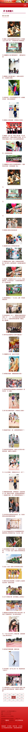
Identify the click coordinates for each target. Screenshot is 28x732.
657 (5, 700)
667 (6, 694)
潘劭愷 (7, 720)
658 (22, 697)
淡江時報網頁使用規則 (7, 727)
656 (9, 700)
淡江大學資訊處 (19, 720)
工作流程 (20, 726)
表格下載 (15, 726)
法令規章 (9, 726)
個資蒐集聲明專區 (18, 727)
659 (18, 697)
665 (14, 694)
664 (18, 694)
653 (22, 700)
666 (10, 694)
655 (14, 700)
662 (5, 697)
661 (9, 697)
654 (18, 700)
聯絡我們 (4, 726)
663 (22, 694)
